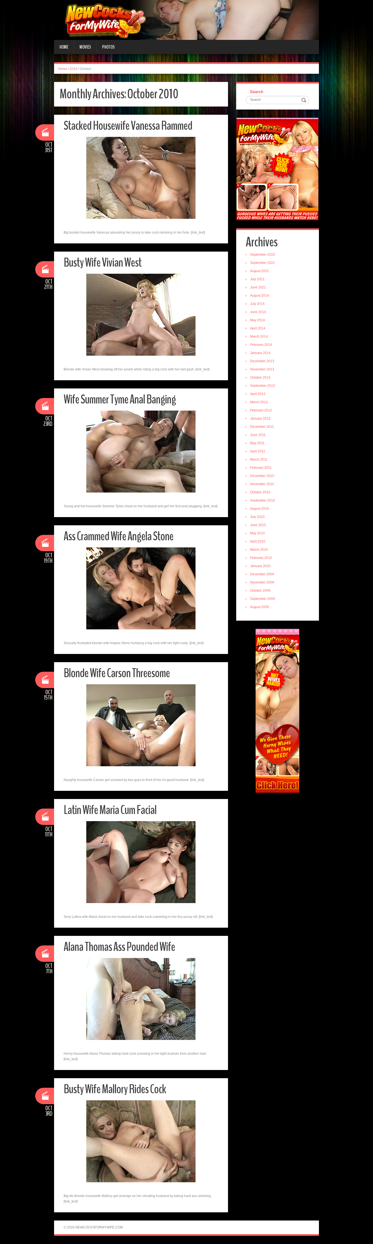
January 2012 (260, 418)
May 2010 (257, 533)
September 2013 (262, 386)
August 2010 (259, 509)
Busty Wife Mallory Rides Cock (115, 1089)
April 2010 (257, 541)
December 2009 (262, 574)
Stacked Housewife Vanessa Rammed (128, 125)
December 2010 (262, 476)
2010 (73, 69)
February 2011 (261, 468)
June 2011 (258, 435)
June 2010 (258, 525)
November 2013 (262, 369)
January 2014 (260, 353)
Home (64, 47)
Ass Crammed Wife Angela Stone (118, 536)
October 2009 (260, 590)
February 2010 (261, 558)
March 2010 (259, 550)
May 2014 (257, 320)
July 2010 (257, 517)
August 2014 (259, 295)
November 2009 (262, 582)
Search (256, 91)
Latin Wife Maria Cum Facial (110, 810)
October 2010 (260, 492)
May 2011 (257, 443)
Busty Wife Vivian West (102, 262)
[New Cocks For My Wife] (186, 20)
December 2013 (262, 361)
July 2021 (257, 279)
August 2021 (259, 271)
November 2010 (262, 484)
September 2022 (262, 255)
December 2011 (262, 427)
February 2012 (261, 410)
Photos (108, 47)
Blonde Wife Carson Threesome (117, 673)
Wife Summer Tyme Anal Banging (120, 399)
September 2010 (262, 500)
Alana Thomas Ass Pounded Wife (119, 947)
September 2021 (262, 263)
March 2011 (259, 459)
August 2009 (259, 607)
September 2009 (262, 599)
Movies (85, 47)
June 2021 (258, 287)
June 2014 (258, 312)
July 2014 (257, 304)
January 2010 (260, 566)
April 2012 (257, 394)
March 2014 (259, 336)
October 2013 (260, 377)
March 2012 (259, 402)
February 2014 (261, 345)
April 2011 (257, 451)
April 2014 (257, 328)
